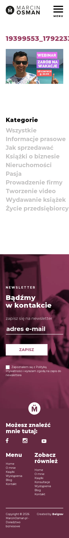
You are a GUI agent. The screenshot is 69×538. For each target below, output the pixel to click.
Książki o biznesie (33, 156)
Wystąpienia (14, 476)
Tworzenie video (31, 191)
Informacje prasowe (36, 139)
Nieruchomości (29, 165)
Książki (10, 472)
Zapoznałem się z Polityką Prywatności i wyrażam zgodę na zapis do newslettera (33, 371)
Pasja (14, 173)
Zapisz (26, 349)
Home (10, 464)
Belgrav (57, 514)
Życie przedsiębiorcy (37, 208)
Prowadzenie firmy (34, 182)
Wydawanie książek (36, 199)
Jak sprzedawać (29, 147)
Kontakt (11, 484)
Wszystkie (21, 130)
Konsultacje (42, 482)
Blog (9, 480)
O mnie (11, 468)
